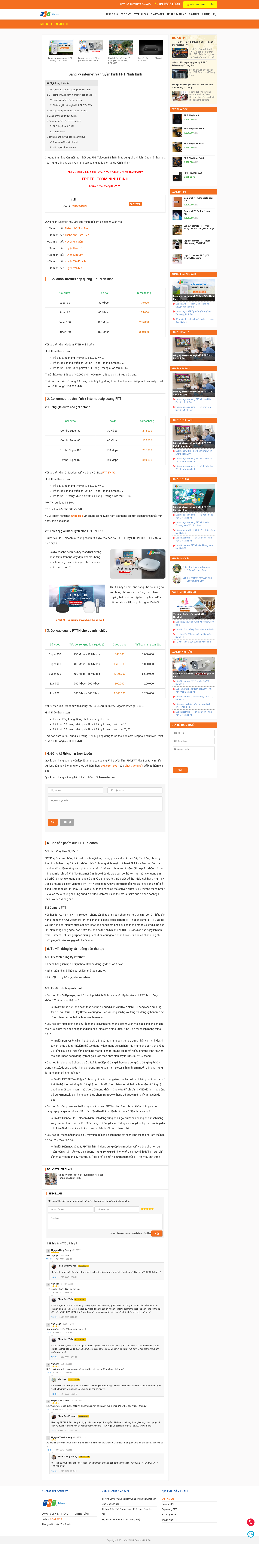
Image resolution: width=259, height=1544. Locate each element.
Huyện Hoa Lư (73, 248)
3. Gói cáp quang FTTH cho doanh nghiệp (67, 110)
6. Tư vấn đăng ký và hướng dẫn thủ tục (66, 137)
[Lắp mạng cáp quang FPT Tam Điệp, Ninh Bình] (61, 47)
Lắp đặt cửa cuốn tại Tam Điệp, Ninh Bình (195, 629)
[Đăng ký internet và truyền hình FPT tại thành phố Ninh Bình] (51, 1179)
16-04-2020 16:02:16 (68, 1394)
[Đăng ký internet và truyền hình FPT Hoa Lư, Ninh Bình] (194, 348)
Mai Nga (68, 1379)
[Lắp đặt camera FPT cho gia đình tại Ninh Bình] (91, 47)
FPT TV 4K (108, 472)
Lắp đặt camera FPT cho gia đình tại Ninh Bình (89, 59)
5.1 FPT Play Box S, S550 (62, 126)
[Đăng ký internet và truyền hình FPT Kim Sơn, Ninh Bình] (194, 385)
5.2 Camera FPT (57, 131)
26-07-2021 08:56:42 (68, 1317)
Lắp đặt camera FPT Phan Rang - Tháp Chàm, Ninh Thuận (199, 227)
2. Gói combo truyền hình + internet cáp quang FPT (72, 94)
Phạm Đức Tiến (71, 1299)
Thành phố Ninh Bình (77, 228)
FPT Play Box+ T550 (194, 143)
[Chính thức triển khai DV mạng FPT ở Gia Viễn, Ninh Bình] (121, 47)
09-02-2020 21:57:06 (63, 1409)
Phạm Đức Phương (73, 1266)
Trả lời (49, 1259)
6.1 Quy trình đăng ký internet (64, 142)
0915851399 (169, 4)
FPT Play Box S (191, 115)
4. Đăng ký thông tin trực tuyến (62, 116)
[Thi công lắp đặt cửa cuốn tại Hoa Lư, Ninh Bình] (194, 608)
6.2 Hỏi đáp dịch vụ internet (63, 147)
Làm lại (67, 822)
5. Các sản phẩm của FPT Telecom (64, 121)
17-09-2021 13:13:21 (68, 1277)
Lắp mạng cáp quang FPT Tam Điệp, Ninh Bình (60, 59)
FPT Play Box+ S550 (194, 128)
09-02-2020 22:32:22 (68, 1430)
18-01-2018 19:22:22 (63, 1450)
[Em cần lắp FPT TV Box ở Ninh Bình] (151, 47)
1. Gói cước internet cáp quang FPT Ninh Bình (69, 89)
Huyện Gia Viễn (74, 241)
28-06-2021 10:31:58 (68, 1357)
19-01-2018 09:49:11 (68, 1471)
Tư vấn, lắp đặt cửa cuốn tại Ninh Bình (193, 642)
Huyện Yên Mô (73, 268)
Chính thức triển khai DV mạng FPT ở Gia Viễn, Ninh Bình (119, 60)
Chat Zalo (77, 515)
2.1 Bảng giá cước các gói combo (66, 100)
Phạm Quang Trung (73, 1456)
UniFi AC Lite (168, 1498)
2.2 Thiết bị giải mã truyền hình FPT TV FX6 (71, 105)
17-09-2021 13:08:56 (63, 1259)
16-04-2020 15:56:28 (63, 1373)
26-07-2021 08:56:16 (63, 1292)
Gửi (53, 822)
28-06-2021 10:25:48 (63, 1332)
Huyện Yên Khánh (75, 261)
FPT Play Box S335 (193, 173)
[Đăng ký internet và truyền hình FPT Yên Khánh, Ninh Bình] (194, 436)
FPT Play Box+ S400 (194, 158)
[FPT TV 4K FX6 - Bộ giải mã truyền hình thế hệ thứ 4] (77, 600)
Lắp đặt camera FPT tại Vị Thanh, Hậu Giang (196, 256)
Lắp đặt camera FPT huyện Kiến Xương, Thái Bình (197, 242)
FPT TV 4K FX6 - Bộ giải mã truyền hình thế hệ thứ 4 (76, 620)
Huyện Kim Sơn (74, 254)
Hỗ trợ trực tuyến (202, 4)
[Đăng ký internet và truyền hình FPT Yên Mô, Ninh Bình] (194, 498)
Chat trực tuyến (134, 765)
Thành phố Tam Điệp (77, 235)
